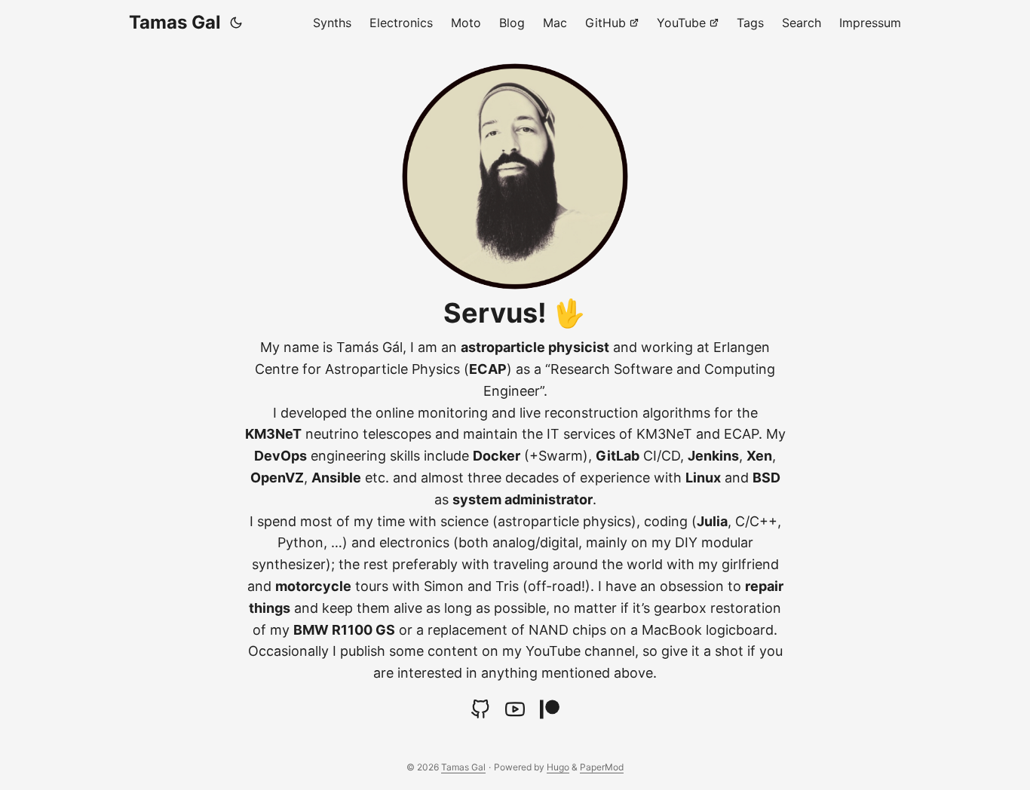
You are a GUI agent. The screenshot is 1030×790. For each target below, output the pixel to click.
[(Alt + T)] (236, 22)
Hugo (558, 767)
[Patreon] (549, 709)
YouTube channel (580, 651)
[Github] (480, 709)
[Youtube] (515, 709)
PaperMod (602, 767)
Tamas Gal (175, 22)
